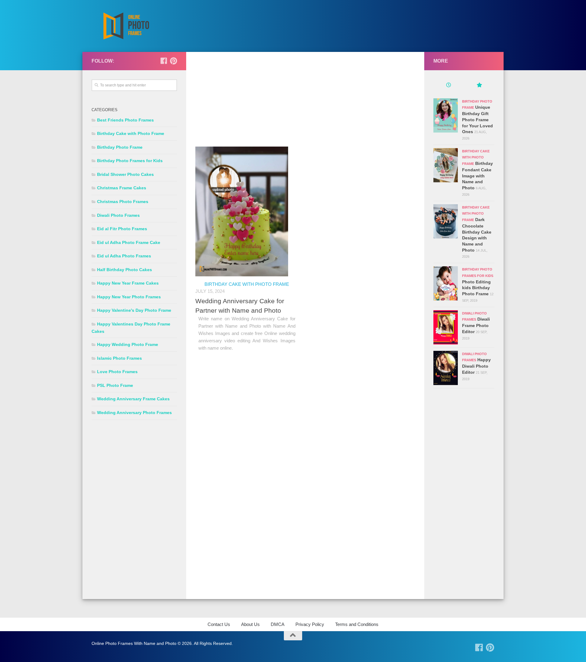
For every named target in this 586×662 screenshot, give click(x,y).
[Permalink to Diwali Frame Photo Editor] (445, 327)
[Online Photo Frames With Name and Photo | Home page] (126, 26)
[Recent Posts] (448, 85)
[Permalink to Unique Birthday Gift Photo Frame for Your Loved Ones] (445, 115)
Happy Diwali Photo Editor (476, 365)
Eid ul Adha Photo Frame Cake (128, 242)
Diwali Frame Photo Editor (476, 325)
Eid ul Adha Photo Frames (124, 255)
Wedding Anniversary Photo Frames (134, 412)
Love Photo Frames (117, 371)
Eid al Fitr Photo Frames (122, 228)
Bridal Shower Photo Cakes (125, 174)
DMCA (277, 624)
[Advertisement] (305, 104)
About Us (250, 624)
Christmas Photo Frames (122, 201)
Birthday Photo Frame (120, 147)
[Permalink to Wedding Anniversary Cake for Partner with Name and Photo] (241, 211)
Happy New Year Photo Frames (129, 296)
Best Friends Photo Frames (125, 120)
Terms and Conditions (356, 624)
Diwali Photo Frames (118, 215)
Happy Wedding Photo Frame (127, 344)
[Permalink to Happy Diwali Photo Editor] (445, 368)
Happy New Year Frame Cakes (128, 283)
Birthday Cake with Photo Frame (246, 284)
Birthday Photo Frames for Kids (130, 160)
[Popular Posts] (479, 85)
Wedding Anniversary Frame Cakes (133, 398)
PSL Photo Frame (115, 385)
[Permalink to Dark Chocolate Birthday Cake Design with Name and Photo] (445, 221)
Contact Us (219, 624)
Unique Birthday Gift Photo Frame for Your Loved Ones (477, 119)
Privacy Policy (309, 624)
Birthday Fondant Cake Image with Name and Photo (477, 175)
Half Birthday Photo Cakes (124, 269)
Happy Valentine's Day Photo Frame (134, 310)
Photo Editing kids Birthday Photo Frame (476, 287)
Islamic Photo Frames (119, 358)
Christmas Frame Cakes (121, 187)
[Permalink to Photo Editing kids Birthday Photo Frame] (445, 283)
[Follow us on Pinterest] (173, 60)
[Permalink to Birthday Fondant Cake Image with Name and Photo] (445, 165)
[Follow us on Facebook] (163, 60)
